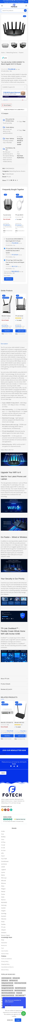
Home (3, 52)
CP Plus (3, 842)
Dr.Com (3, 850)
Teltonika (3, 919)
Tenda (2, 921)
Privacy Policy (4, 961)
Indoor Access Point (20, 983)
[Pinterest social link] (13, 180)
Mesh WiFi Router (20, 988)
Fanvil (3, 856)
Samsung (3, 905)
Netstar (3, 891)
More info (10, 1020)
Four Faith (4, 858)
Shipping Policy (5, 964)
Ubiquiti (3, 930)
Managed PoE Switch (8, 988)
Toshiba (3, 924)
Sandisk (3, 908)
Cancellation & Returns (7, 967)
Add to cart (9, 279)
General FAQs (5, 953)
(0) (10, 217)
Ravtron (3, 899)
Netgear (3, 889)
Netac (2, 886)
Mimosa (3, 883)
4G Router (16, 978)
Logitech (3, 869)
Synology (3, 913)
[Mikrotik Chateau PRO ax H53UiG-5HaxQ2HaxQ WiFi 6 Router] (7, 304)
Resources (4, 945)
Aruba (3, 831)
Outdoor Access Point (8, 995)
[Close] (25, 995)
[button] (21, 330)
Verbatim (3, 932)
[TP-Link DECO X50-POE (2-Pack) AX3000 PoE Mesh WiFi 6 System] (20, 203)
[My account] (26, 5)
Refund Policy (5, 969)
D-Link (3, 847)
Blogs (2, 940)
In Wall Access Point (7, 985)
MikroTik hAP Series (7, 990)
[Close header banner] (26, 1)
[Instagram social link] (5, 810)
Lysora (3, 872)
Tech (2, 948)
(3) (21, 724)
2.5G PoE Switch (6, 978)
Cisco (2, 839)
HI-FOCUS (4, 864)
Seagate (3, 910)
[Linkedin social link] (15, 180)
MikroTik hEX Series (20, 990)
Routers (21, 52)
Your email (8, 1005)
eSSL (2, 853)
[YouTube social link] (8, 810)
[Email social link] (11, 180)
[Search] (25, 10)
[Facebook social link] (7, 180)
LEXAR (3, 867)
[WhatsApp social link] (17, 180)
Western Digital (5, 935)
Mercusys (4, 878)
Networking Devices (11, 52)
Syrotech (3, 916)
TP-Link (9, 176)
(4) (22, 318)
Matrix (3, 875)
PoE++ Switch (20, 995)
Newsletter (4, 942)
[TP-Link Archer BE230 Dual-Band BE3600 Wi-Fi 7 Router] (21, 304)
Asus (2, 834)
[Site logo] (14, 5)
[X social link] (9, 180)
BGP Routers (13, 980)
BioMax (3, 837)
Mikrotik (3, 880)
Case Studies (4, 951)
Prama (3, 894)
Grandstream (5, 861)
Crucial (3, 845)
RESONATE (4, 902)
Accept (18, 1020)
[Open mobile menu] (2, 5)
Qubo (2, 897)
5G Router (5, 980)
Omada (19, 993)
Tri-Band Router (9, 174)
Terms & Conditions (6, 958)
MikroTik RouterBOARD (8, 993)
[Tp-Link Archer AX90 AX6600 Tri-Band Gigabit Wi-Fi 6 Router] (8, 203)
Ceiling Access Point (7, 983)
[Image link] (12, 791)
